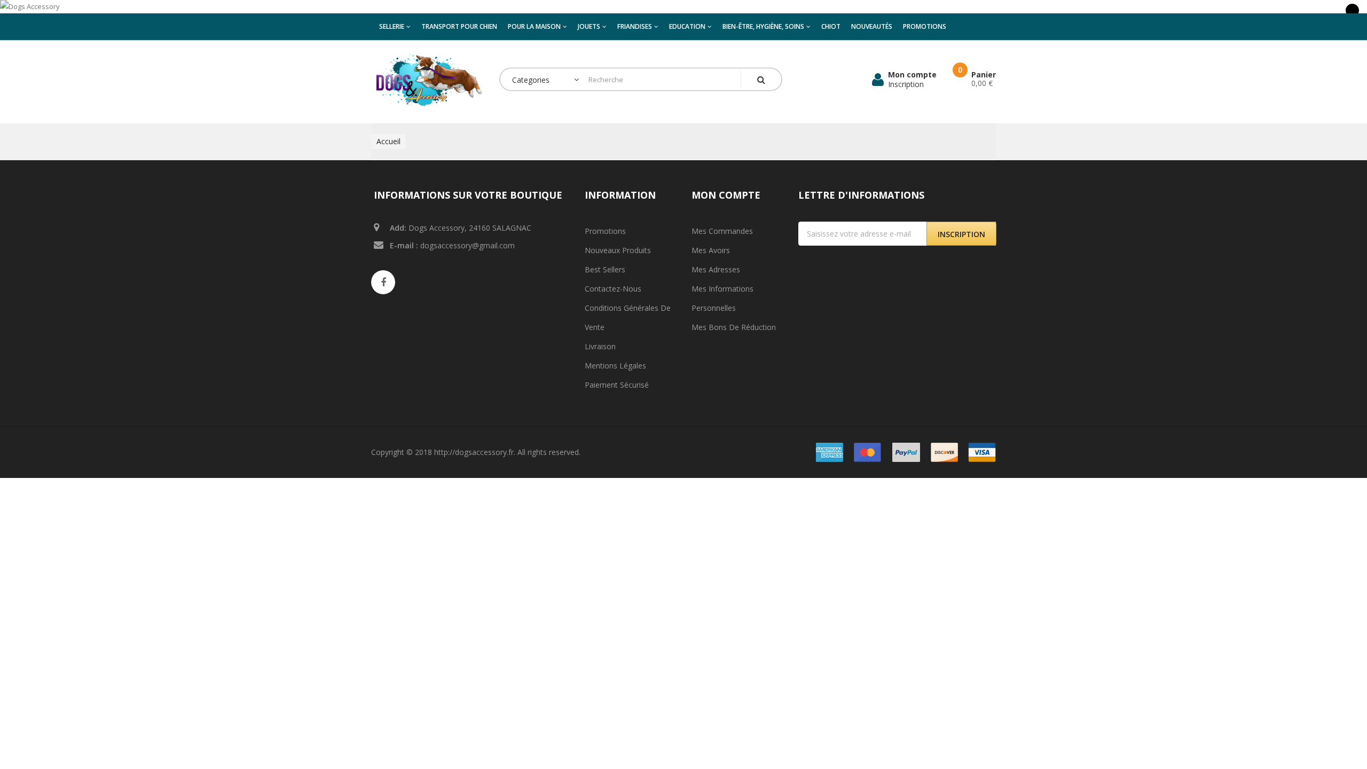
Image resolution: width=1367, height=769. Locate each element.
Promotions (605, 231)
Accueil (388, 141)
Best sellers (605, 269)
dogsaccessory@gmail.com (467, 245)
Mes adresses (716, 269)
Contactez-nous (613, 289)
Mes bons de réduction (734, 327)
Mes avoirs (711, 250)
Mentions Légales (615, 365)
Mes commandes (722, 231)
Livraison (600, 346)
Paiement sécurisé (617, 385)
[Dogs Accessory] (683, 6)
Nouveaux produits (618, 250)
